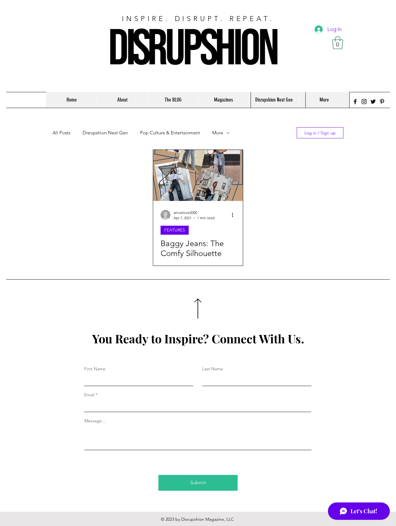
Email (89, 395)
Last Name (212, 369)
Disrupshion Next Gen (105, 133)
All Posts (61, 133)
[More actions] (234, 215)
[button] (337, 42)
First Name (94, 369)
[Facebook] (355, 101)
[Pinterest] (382, 101)
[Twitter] (373, 101)
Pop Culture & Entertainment (170, 133)
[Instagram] (364, 101)
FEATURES (174, 230)
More (217, 133)
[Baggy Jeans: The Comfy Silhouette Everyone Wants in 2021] (198, 175)
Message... (94, 421)
